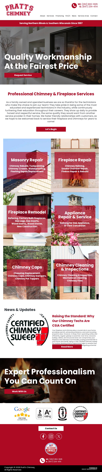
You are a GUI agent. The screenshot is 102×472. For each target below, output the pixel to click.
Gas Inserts (32, 221)
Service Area (83, 16)
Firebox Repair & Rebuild (74, 171)
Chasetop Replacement (27, 273)
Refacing (13, 218)
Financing (60, 16)
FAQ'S (67, 16)
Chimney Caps (16, 275)
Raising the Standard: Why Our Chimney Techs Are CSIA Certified (73, 321)
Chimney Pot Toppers (27, 278)
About (42, 16)
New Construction (27, 226)
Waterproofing (36, 168)
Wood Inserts (19, 223)
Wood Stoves (34, 223)
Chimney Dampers (35, 275)
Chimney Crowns (17, 168)
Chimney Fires (75, 280)
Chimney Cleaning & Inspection (74, 275)
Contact (94, 16)
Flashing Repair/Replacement (27, 171)
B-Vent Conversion (74, 225)
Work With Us (19, 391)
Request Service (23, 75)
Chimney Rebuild (18, 166)
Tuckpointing (36, 166)
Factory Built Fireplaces (32, 218)
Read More (67, 346)
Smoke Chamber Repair (74, 168)
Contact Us (51, 428)
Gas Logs (20, 221)
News (74, 16)
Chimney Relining (74, 166)
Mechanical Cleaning (74, 277)
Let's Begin (51, 129)
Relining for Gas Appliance (74, 223)
